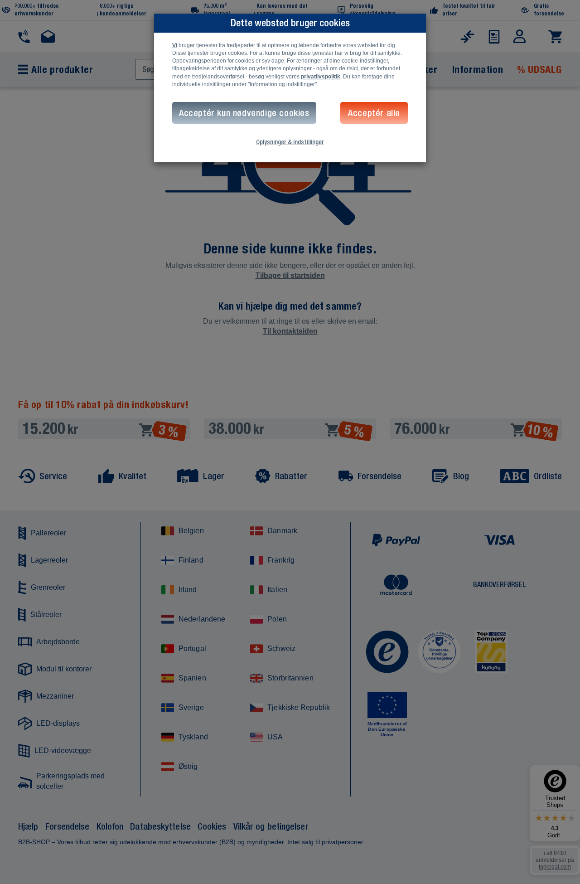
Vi (174, 45)
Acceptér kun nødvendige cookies (244, 112)
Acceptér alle (374, 112)
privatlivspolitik (320, 76)
